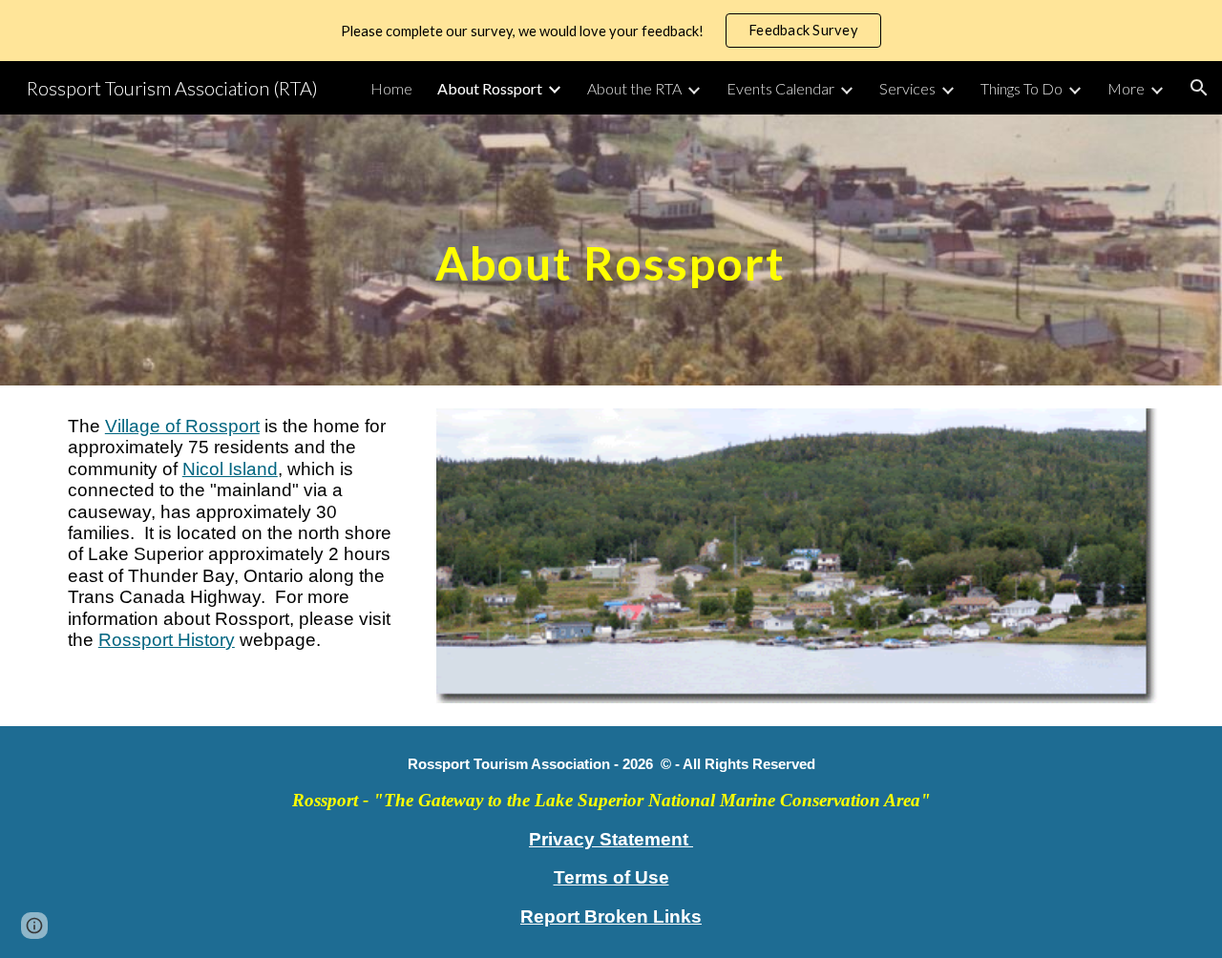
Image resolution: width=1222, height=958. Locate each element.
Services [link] (907, 88)
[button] (1199, 88)
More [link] (1126, 88)
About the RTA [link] (634, 88)
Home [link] (391, 88)
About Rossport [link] (489, 88)
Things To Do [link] (1021, 88)
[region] (611, 30)
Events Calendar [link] (780, 88)
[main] (611, 249)
